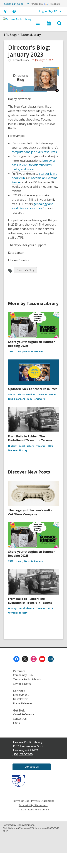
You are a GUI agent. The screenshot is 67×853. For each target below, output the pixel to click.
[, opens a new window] (18, 785)
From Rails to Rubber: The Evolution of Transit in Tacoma (30, 438)
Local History (26, 446)
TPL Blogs (10, 35)
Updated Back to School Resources (32, 389)
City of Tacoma (22, 683)
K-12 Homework (36, 398)
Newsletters (21, 699)
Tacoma (40, 446)
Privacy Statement (42, 800)
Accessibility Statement (33, 805)
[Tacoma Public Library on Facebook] (16, 659)
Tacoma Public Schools (27, 679)
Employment (21, 694)
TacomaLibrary (30, 35)
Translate (55, 3)
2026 (10, 351)
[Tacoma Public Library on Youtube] (42, 659)
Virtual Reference (23, 714)
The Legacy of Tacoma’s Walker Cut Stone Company (31, 512)
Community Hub (23, 675)
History (12, 446)
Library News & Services (29, 351)
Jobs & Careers (16, 398)
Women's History (18, 450)
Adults (12, 394)
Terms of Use (20, 800)
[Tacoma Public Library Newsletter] (51, 659)
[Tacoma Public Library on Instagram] (34, 659)
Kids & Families (26, 394)
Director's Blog (25, 270)
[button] (5, 11)
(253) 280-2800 (23, 754)
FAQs (16, 723)
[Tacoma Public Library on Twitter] (25, 659)
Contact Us (20, 718)
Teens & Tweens (47, 394)
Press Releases (23, 703)
